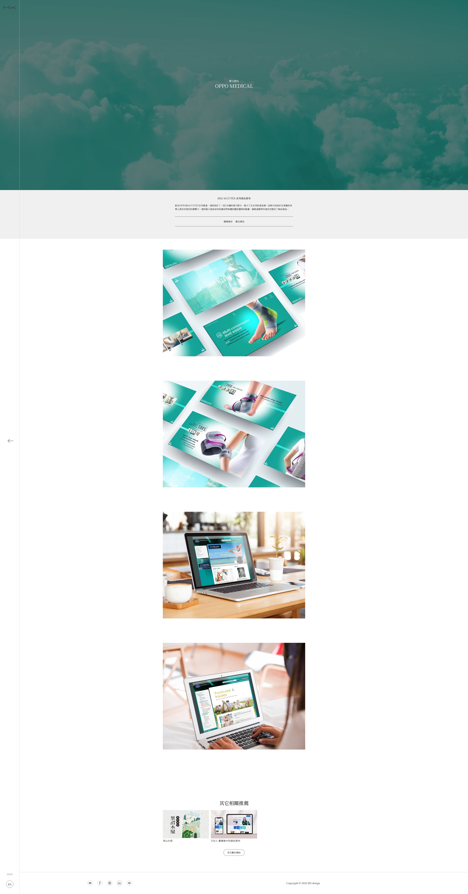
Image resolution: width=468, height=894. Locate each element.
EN (10, 884)
